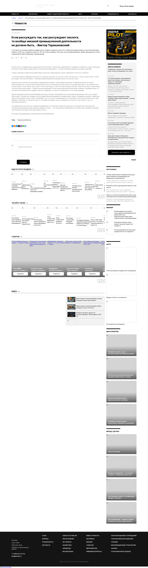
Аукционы (67, 548)
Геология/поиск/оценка (121, 551)
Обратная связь (17, 545)
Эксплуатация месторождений (123, 535)
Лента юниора (68, 539)
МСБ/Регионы (68, 551)
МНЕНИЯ (89, 542)
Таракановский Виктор (24, 120)
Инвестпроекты (92, 535)
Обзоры (114, 548)
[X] (19, 126)
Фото (108, 244)
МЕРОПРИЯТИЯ (91, 548)
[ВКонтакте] (12, 126)
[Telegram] (25, 126)
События (90, 545)
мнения (109, 208)
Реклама (14, 540)
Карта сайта (16, 542)
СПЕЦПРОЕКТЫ (47, 542)
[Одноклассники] (15, 126)
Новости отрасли (70, 535)
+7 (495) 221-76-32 (18, 554)
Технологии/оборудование (122, 539)
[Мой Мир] (17, 126)
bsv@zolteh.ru (17, 556)
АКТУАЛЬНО (111, 169)
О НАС (44, 535)
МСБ (80, 14)
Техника (114, 542)
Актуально (67, 542)
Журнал (94, 14)
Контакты (132, 14)
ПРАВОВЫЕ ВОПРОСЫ (94, 551)
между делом (112, 431)
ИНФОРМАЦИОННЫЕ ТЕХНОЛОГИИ (123, 545)
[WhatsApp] (23, 126)
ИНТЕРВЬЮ (90, 539)
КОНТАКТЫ (46, 545)
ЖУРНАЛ (45, 539)
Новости (15, 14)
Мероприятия (112, 331)
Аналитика (33, 14)
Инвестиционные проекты (58, 14)
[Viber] (21, 126)
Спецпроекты (113, 14)
